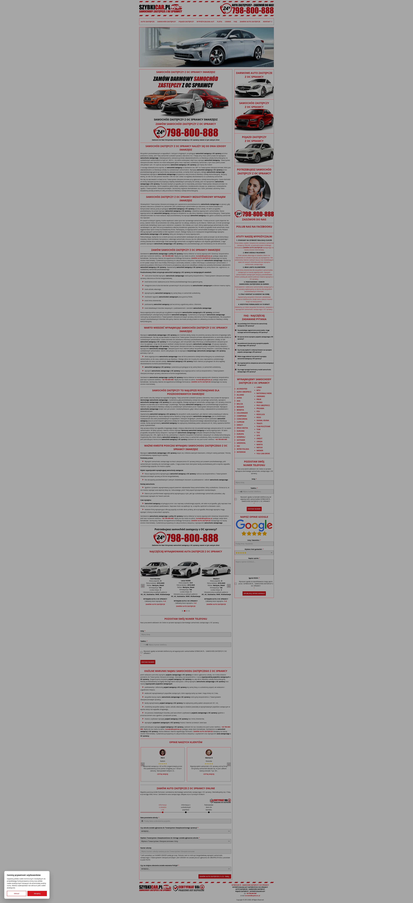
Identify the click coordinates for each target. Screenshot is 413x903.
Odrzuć (16, 893)
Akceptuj (37, 893)
